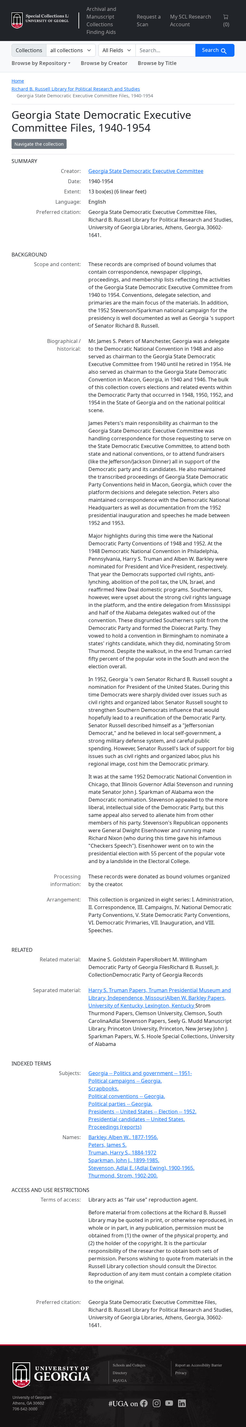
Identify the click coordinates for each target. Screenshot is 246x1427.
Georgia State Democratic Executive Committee (145, 171)
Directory (120, 1372)
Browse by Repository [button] (39, 63)
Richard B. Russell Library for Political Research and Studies (76, 89)
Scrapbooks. (103, 1088)
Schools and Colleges (129, 1364)
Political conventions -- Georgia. (126, 1096)
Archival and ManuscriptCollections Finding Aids (101, 20)
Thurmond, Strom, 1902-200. (123, 1175)
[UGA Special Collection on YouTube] (170, 1403)
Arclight (40, 20)
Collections (29, 50)
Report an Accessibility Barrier (198, 1364)
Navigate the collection (39, 144)
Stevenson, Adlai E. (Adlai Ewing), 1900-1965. (141, 1167)
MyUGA (120, 1380)
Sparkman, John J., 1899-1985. (123, 1160)
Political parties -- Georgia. (120, 1103)
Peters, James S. (107, 1144)
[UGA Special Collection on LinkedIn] (182, 1403)
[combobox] (165, 50)
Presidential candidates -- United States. (136, 1119)
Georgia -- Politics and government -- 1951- (140, 1073)
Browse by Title (157, 63)
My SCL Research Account (190, 20)
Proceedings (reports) (115, 1126)
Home (18, 81)
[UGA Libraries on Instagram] (157, 1403)
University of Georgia (55, 1375)
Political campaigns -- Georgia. (125, 1080)
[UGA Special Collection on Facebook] (145, 1403)
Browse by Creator (104, 63)
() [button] (226, 24)
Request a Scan (149, 20)
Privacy (181, 1372)
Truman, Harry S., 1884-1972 (122, 1152)
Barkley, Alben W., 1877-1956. (123, 1137)
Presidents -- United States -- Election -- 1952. (142, 1111)
